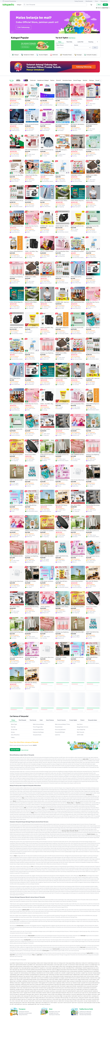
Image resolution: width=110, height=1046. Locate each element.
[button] (103, 8)
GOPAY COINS (80, 988)
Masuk (99, 4)
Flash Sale (13, 980)
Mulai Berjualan (89, 1)
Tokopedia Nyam (58, 980)
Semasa (13, 985)
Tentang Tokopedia (79, 1)
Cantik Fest (57, 988)
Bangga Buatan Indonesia (82, 980)
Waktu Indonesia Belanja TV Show (62, 977)
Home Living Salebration (60, 983)
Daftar (105, 4)
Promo (96, 1)
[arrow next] (98, 54)
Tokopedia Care (104, 1)
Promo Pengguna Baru (38, 980)
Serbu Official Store (15, 988)
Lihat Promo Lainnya (95, 32)
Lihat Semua (72, 38)
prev (12, 22)
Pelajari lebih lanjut (24, 1003)
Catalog (12, 991)
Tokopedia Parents (37, 988)
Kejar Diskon (80, 977)
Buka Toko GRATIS (15, 1003)
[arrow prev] (11, 54)
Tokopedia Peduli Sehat (38, 983)
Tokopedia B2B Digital (60, 985)
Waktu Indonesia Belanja (38, 977)
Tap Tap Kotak (14, 983)
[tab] (60, 42)
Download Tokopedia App (10, 1)
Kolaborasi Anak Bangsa (38, 985)
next (97, 22)
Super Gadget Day (81, 983)
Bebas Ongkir (14, 977)
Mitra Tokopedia (80, 985)
